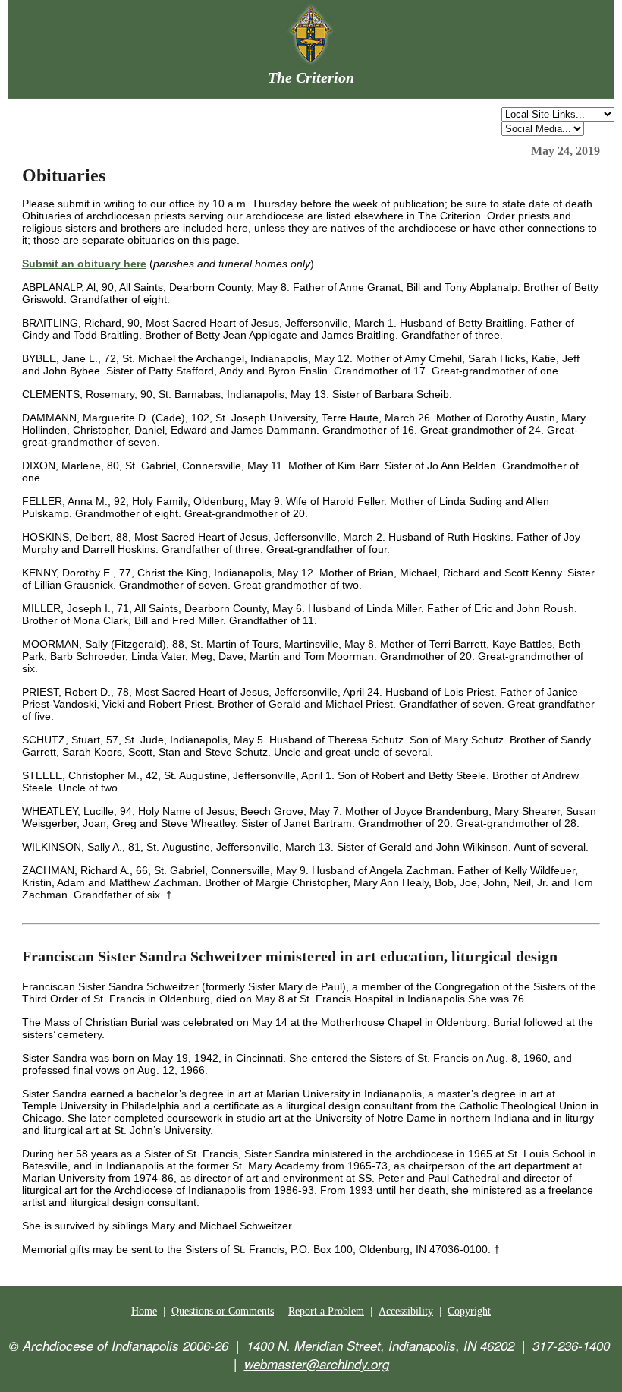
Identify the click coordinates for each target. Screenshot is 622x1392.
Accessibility (406, 1311)
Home (144, 1311)
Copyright (469, 1311)
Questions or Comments (222, 1311)
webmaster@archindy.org (316, 1364)
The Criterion (311, 77)
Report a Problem (326, 1311)
